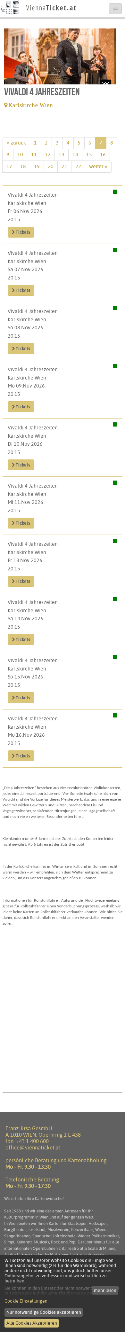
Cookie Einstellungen (25, 1301)
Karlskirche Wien (30, 105)
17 (9, 166)
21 (64, 166)
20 (51, 166)
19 (37, 166)
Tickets (22, 232)
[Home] (38, 14)
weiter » (98, 166)
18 (23, 166)
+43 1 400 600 (32, 1141)
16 (103, 155)
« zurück (16, 143)
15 (89, 155)
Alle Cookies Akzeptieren (31, 1323)
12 (48, 155)
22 (78, 166)
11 (34, 155)
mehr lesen (105, 1290)
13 (61, 155)
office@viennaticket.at (32, 1147)
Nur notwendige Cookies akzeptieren (43, 1312)
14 (75, 155)
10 (20, 155)
